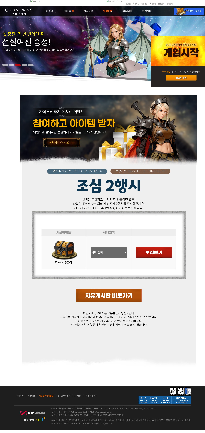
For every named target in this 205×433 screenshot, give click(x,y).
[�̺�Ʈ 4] (24, 65)
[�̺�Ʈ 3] (18, 65)
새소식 (49, 11)
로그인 (128, 4)
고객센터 (170, 4)
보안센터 (161, 4)
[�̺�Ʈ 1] (5, 65)
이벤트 (67, 11)
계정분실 (144, 4)
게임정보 (88, 11)
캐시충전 (153, 4)
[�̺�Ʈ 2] (11, 65)
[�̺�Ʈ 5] (31, 65)
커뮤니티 (127, 11)
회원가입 (136, 4)
